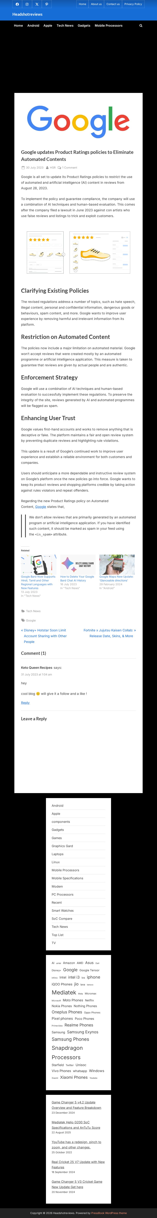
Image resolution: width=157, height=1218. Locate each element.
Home (82, 4)
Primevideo (57, 1026)
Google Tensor (89, 970)
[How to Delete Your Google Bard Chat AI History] (78, 565)
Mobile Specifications (67, 878)
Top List (57, 935)
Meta (80, 994)
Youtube (93, 1078)
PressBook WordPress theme (109, 1213)
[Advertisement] (78, 59)
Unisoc (81, 1065)
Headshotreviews (27, 14)
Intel (63, 977)
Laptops (58, 854)
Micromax (90, 993)
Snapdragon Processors (67, 1053)
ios (83, 977)
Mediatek (64, 992)
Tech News (65, 25)
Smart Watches (63, 910)
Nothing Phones (85, 1006)
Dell (97, 963)
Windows (96, 1071)
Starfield (58, 1065)
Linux (56, 862)
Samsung (58, 1032)
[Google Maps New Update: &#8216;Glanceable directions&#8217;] (117, 565)
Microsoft (56, 1000)
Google (40, 507)
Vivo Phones (61, 1071)
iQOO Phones (62, 984)
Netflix (89, 1000)
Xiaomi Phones (74, 1077)
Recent (57, 902)
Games (57, 838)
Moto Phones (73, 1000)
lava (82, 984)
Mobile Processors (109, 25)
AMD (80, 963)
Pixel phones (62, 1018)
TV (54, 943)
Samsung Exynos (82, 1031)
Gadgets (84, 25)
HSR (53, 167)
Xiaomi (55, 1078)
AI (53, 963)
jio (76, 984)
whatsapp (80, 1071)
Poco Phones (84, 1018)
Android (33, 25)
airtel (58, 963)
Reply (25, 703)
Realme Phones (79, 1025)
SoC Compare (62, 918)
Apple (47, 25)
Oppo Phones (92, 1012)
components (61, 822)
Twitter (70, 1065)
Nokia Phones (62, 1006)
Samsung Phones (70, 1039)
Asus (89, 963)
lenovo (90, 985)
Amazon (69, 963)
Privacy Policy (133, 4)
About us (96, 4)
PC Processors (63, 894)
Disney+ (56, 970)
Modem (57, 886)
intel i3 (74, 977)
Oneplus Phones (67, 1012)
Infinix (55, 978)
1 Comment (69, 168)
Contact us (113, 4)
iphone (93, 977)
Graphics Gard (62, 846)
